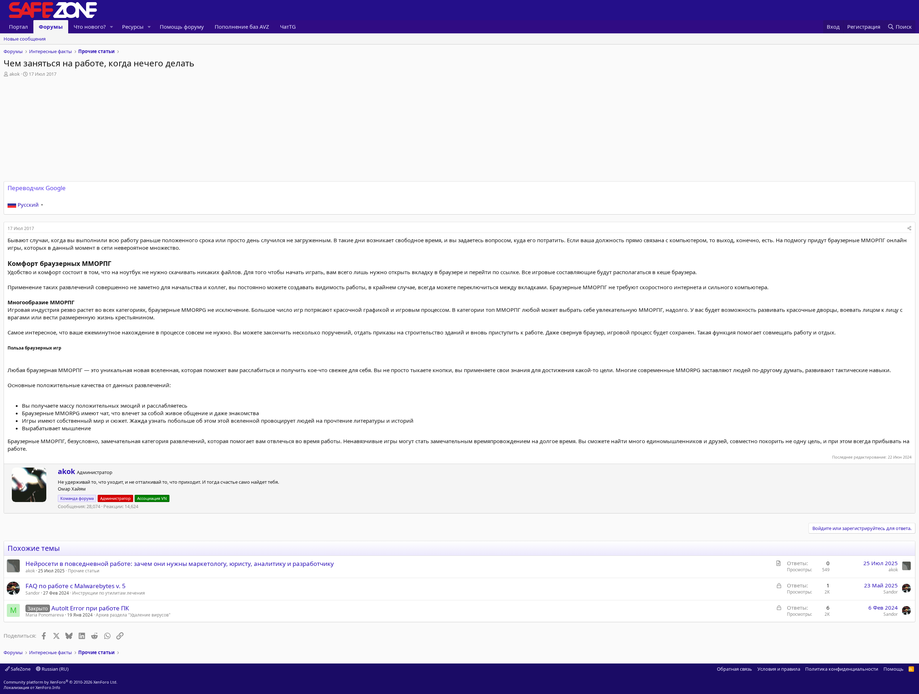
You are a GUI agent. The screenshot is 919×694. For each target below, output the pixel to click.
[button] (112, 26)
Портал (18, 26)
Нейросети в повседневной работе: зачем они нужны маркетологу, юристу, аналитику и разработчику (179, 563)
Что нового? (90, 26)
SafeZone (20, 669)
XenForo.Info (48, 687)
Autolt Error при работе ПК (90, 608)
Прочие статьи (83, 571)
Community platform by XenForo (60, 682)
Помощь (893, 669)
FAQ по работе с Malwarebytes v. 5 (75, 586)
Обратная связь (734, 669)
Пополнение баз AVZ (242, 26)
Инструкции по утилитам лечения (108, 593)
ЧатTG (288, 26)
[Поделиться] (909, 229)
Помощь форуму (182, 26)
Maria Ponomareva (44, 615)
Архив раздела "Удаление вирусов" (133, 615)
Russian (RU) (55, 669)
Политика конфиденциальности (841, 669)
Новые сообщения (25, 39)
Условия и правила (778, 669)
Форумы (51, 26)
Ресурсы (133, 26)
